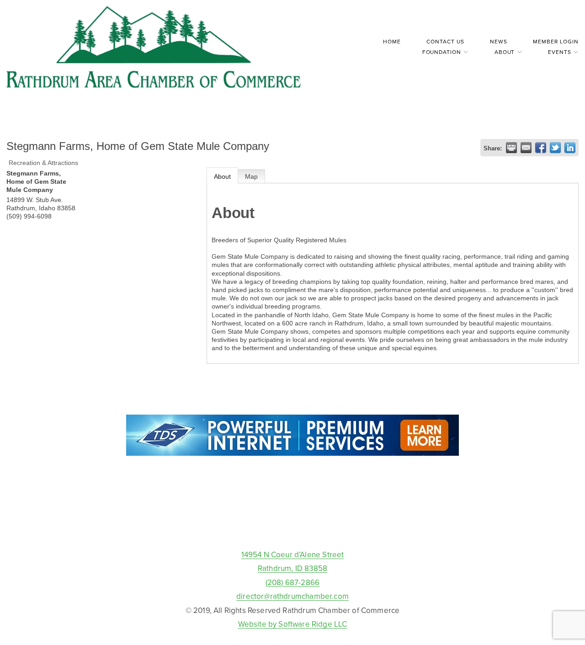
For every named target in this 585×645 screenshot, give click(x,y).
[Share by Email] (526, 147)
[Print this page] (511, 147)
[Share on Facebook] (540, 147)
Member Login (556, 41)
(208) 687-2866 (292, 582)
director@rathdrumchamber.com (292, 596)
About (222, 176)
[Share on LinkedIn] (569, 147)
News (498, 41)
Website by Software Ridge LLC (292, 623)
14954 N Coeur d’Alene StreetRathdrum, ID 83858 (292, 561)
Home (392, 41)
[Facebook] (292, 526)
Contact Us (445, 41)
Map (251, 176)
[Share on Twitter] (555, 147)
